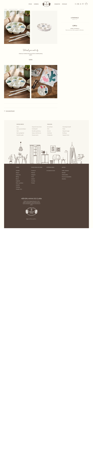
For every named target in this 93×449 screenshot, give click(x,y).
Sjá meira (30, 59)
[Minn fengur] (83, 4)
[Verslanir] (78, 4)
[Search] (76, 4)
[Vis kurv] (86, 4)
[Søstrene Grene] (46, 4)
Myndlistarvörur (13, 9)
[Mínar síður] (80, 4)
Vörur (5, 9)
